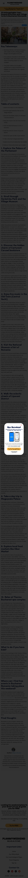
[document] (14, 439)
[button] (21, 425)
